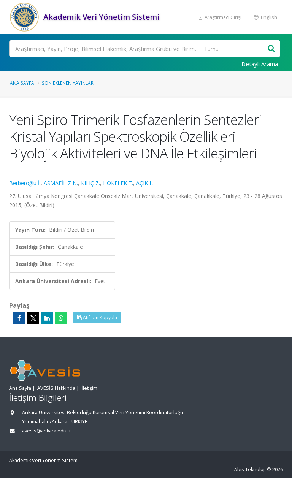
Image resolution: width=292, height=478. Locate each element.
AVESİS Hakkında (56, 388)
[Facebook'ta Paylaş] (19, 318)
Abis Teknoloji (250, 469)
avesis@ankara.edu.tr (46, 430)
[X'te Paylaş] (33, 318)
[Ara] (271, 48)
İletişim (89, 388)
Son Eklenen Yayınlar (68, 83)
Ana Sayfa (22, 83)
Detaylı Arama (259, 64)
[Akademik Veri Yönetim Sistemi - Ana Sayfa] (25, 17)
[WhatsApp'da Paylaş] (61, 318)
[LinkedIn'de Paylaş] (47, 318)
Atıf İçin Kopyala (99, 317)
